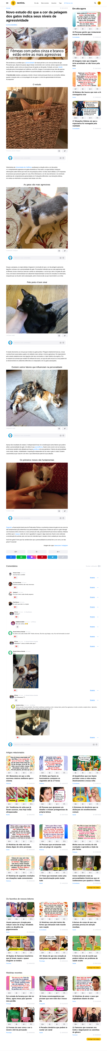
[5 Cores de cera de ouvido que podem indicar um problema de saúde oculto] (86, 943)
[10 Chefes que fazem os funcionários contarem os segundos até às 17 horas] (53, 763)
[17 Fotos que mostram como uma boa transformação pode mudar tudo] (53, 863)
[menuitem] (36, 3)
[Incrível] (18, 3)
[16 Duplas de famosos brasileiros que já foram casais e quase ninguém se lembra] (20, 943)
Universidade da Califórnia (23, 167)
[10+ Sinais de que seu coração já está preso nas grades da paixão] (53, 943)
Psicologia (42, 961)
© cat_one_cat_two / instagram (13, 150)
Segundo (9, 527)
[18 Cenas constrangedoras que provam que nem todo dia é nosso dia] (53, 984)
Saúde (74, 814)
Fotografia (42, 1003)
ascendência (39, 447)
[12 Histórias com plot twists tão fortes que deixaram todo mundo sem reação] (53, 910)
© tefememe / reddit (10, 428)
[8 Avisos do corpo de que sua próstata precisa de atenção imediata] (86, 910)
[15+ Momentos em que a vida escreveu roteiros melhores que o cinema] (20, 763)
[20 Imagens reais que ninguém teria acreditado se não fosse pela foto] (86, 48)
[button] (15, 551)
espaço (17, 534)
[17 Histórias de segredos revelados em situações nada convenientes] (20, 863)
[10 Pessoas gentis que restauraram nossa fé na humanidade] (86, 20)
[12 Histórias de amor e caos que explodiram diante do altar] (86, 984)
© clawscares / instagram (12, 250)
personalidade (30, 62)
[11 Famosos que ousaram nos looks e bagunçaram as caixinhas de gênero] (86, 1015)
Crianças (74, 852)
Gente (74, 68)
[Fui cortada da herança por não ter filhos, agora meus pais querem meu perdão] (20, 984)
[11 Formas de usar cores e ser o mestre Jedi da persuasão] (20, 1015)
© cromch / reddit (10, 510)
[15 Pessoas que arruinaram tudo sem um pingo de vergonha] (53, 832)
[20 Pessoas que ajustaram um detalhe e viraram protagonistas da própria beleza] (53, 795)
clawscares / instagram (61, 545)
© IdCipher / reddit (10, 335)
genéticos (36, 449)
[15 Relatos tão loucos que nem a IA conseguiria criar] (86, 80)
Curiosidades (76, 37)
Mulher (8, 814)
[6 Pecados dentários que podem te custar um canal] (53, 1015)
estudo (60, 67)
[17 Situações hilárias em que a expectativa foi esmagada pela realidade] (86, 109)
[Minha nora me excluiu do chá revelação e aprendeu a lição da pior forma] (86, 832)
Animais (8, 8)
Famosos (8, 963)
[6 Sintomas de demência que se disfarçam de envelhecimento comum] (86, 795)
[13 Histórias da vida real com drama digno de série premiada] (20, 832)
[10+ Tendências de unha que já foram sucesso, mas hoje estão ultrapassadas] (20, 795)
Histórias (8, 783)
